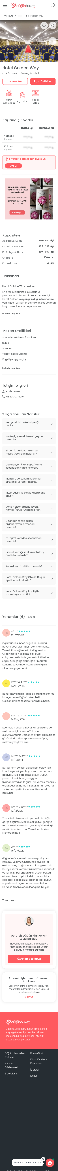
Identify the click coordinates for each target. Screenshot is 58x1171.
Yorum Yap (8, 900)
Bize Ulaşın (11, 1073)
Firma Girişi (36, 1053)
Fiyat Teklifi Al (43, 81)
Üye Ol (13, 165)
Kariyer (34, 1076)
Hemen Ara (15, 81)
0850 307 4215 (15, 396)
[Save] (44, 25)
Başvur (29, 997)
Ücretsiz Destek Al (29, 959)
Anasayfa (8, 16)
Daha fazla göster (11, 313)
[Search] (52, 6)
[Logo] (23, 5)
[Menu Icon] (5, 6)
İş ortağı (34, 1069)
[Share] (52, 25)
